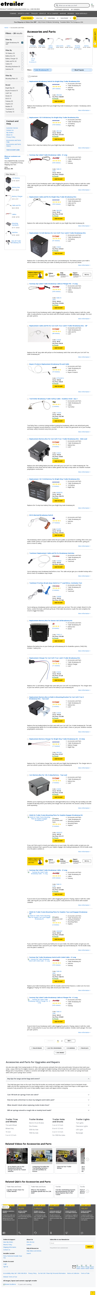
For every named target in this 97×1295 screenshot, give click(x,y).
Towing (13, 13)
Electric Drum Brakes (55, 1048)
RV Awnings (71, 1048)
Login (5, 1264)
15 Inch (8, 1132)
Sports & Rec (24, 13)
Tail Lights (79, 1123)
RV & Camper (52, 13)
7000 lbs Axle (33, 1133)
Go (74, 18)
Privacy (51, 1248)
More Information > (84, 110)
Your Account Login (13, 150)
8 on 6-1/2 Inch (57, 1128)
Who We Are (30, 1242)
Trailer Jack (84, 1048)
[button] (87, 1159)
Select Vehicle (27, 18)
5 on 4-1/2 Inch (11, 1135)
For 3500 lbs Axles (58, 1135)
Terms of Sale (85, 1273)
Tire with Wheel (11, 1125)
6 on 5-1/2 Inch (57, 1132)
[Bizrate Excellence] (9, 1284)
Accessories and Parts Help (13, 141)
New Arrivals (81, 13)
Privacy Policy (10, 137)
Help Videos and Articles (34, 1251)
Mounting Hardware (77, 46)
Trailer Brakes (37, 1048)
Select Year (39, 18)
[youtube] (92, 1267)
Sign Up (5, 1266)
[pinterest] (83, 1267)
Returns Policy (7, 1244)
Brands (71, 13)
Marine (63, 13)
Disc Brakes (60, 1052)
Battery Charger (50, 46)
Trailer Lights (83, 1119)
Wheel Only (10, 1128)
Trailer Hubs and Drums (58, 1120)
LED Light (79, 1130)
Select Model (64, 18)
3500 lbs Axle (33, 1130)
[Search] (57, 5)
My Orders (75, 9)
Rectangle (79, 1133)
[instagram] (87, 1267)
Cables (68, 46)
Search (29, 1253)
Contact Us (10, 130)
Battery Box (42, 46)
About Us (9, 135)
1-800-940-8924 (35, 9)
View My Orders (8, 1242)
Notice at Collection (73, 1273)
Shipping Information (9, 1247)
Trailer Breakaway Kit (41, 70)
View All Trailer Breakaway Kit (32, 60)
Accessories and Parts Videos (13, 145)
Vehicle (42, 13)
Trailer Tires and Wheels (12, 1120)
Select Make (51, 18)
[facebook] (78, 1267)
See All (86, 274)
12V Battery (33, 46)
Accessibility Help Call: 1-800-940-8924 (15, 1273)
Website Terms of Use (10, 1277)
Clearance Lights (82, 1126)
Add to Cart (59, 101)
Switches (86, 46)
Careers (29, 1244)
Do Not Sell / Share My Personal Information (52, 1273)
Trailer (34, 13)
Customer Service (61, 9)
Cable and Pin (59, 46)
